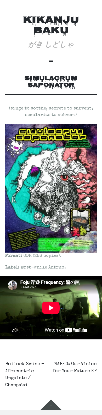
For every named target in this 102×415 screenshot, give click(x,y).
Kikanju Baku (51, 26)
